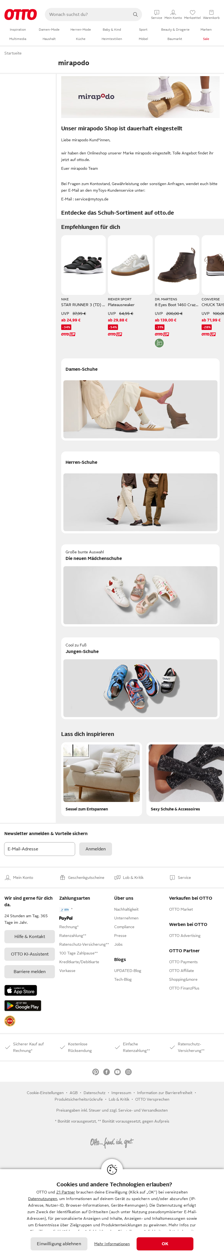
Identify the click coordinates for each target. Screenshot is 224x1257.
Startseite (13, 53)
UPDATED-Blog (127, 970)
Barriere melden (30, 971)
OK (165, 1243)
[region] (112, 1213)
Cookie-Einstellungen (45, 1093)
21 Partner (65, 1192)
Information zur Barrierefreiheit (164, 1093)
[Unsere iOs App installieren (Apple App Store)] (20, 990)
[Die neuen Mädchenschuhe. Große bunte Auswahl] (140, 585)
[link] (9, 1021)
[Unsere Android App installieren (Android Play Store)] (22, 1005)
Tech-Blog (123, 979)
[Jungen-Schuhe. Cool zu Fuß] (140, 678)
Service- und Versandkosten (143, 1110)
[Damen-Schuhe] (140, 399)
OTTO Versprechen (152, 1099)
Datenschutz (94, 1093)
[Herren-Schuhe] (140, 492)
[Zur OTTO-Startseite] (20, 14)
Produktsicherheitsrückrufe (79, 1099)
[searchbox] (87, 14)
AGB (74, 1093)
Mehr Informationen (112, 1244)
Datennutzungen (42, 1198)
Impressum (121, 1093)
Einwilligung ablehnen (59, 1243)
